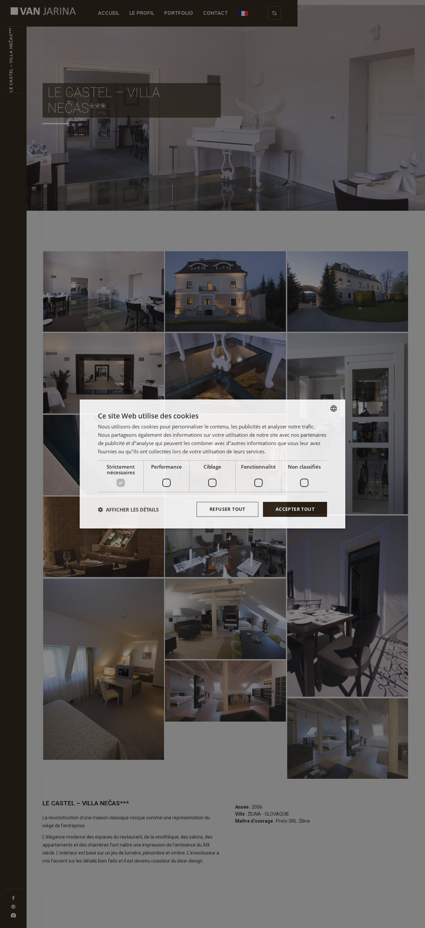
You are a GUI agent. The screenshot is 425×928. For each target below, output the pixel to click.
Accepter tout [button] (295, 509)
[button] (128, 509)
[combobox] (333, 408)
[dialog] (212, 464)
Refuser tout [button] (227, 509)
